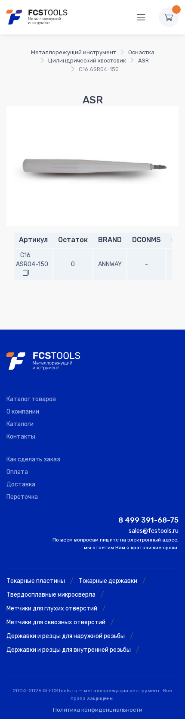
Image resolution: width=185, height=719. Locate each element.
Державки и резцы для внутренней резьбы (68, 650)
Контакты (20, 436)
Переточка (22, 497)
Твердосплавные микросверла (51, 594)
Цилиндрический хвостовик (87, 60)
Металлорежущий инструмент (73, 52)
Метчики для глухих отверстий (51, 608)
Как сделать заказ (33, 459)
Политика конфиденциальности (97, 710)
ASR (143, 60)
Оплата (17, 472)
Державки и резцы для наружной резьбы (65, 636)
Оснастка (141, 52)
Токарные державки (108, 581)
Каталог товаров (31, 399)
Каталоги (20, 424)
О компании (22, 411)
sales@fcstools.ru (154, 531)
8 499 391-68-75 (148, 520)
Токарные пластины (35, 581)
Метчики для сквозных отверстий (55, 622)
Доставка (20, 484)
